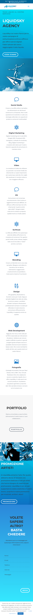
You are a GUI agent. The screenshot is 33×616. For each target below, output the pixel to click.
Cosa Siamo (10, 54)
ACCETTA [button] (20, 613)
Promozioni (9, 502)
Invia (25, 590)
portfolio (16, 429)
